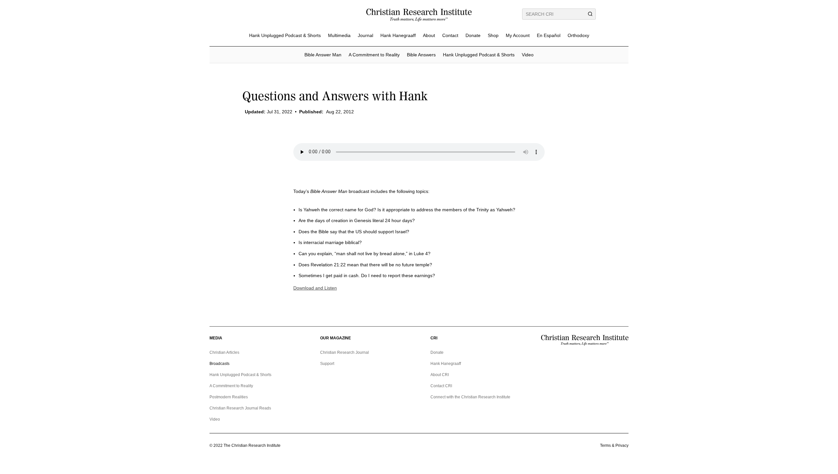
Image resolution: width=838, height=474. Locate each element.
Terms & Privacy (614, 445)
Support (327, 363)
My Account (518, 35)
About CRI (439, 374)
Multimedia (339, 35)
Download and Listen (315, 288)
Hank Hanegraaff (398, 35)
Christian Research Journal (344, 352)
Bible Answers (421, 54)
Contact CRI (441, 386)
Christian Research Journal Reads (240, 408)
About (429, 35)
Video (528, 54)
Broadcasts (219, 363)
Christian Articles (224, 352)
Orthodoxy (578, 35)
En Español (548, 35)
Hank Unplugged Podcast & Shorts (285, 35)
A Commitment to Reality (374, 54)
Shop (493, 35)
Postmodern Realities (229, 397)
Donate (473, 35)
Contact (450, 35)
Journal (365, 35)
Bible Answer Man (322, 54)
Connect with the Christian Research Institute (470, 397)
